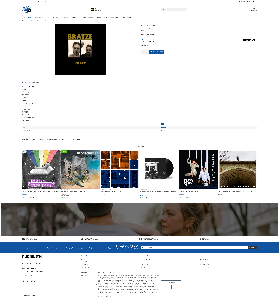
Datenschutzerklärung (149, 292)
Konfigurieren (166, 287)
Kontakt (35, 2)
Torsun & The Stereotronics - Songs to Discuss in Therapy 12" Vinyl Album (41, 191)
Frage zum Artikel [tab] (36, 82)
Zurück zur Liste (26, 21)
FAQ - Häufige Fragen (27, 2)
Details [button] (152, 34)
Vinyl (147, 30)
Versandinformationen (86, 262)
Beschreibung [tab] (26, 82)
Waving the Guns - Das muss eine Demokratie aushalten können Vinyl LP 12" (158, 192)
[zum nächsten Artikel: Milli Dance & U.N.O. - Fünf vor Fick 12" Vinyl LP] (256, 20)
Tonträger (164, 127)
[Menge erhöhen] (147, 52)
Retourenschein (144, 270)
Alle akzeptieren (171, 282)
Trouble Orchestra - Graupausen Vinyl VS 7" (112, 191)
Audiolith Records (204, 262)
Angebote (143, 267)
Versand (152, 41)
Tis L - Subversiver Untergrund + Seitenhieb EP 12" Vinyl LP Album (235, 191)
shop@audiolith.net (31, 268)
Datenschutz (108, 296)
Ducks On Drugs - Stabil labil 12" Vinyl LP (189, 191)
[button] (43, 2)
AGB (82, 259)
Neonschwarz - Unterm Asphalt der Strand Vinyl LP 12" (75, 191)
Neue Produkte (144, 264)
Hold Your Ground (204, 264)
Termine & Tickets (204, 267)
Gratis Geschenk (145, 262)
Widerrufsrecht (85, 267)
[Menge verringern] (142, 52)
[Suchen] (185, 9)
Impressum (101, 296)
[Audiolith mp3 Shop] (92, 9)
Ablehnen (176, 287)
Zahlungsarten (84, 264)
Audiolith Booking (204, 259)
